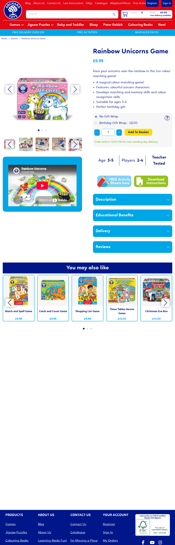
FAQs (89, 3)
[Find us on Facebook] (143, 543)
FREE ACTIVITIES (87, 32)
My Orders (110, 540)
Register (152, 3)
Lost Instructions (73, 3)
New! (162, 25)
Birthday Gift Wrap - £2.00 (118, 123)
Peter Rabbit (113, 25)
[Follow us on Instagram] (161, 543)
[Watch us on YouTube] (152, 543)
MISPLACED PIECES (147, 32)
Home (4, 39)
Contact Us (53, 3)
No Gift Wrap (108, 116)
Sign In (167, 3)
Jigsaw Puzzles (38, 25)
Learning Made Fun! (52, 540)
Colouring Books (140, 25)
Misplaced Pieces (120, 3)
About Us (38, 3)
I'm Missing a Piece (84, 540)
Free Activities (141, 3)
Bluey (94, 25)
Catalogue (101, 3)
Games (15, 25)
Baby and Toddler (70, 25)
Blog (28, 3)
